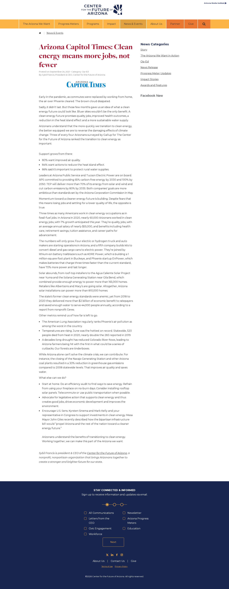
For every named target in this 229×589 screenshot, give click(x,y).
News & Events (133, 23)
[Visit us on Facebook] (116, 555)
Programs (93, 23)
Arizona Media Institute (215, 3)
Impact (111, 23)
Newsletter (134, 512)
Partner (175, 23)
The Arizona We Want (36, 23)
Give (191, 23)
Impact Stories (149, 79)
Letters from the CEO (99, 520)
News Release (149, 67)
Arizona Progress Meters (137, 520)
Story (144, 49)
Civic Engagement (100, 528)
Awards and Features (154, 85)
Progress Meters (68, 23)
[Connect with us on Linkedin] (112, 555)
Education (133, 528)
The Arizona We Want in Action (160, 55)
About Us (156, 23)
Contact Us (117, 561)
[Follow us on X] (107, 555)
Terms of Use (107, 566)
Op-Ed (145, 61)
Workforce (95, 534)
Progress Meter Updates (156, 73)
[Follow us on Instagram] (121, 555)
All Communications (101, 512)
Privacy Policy (121, 566)
